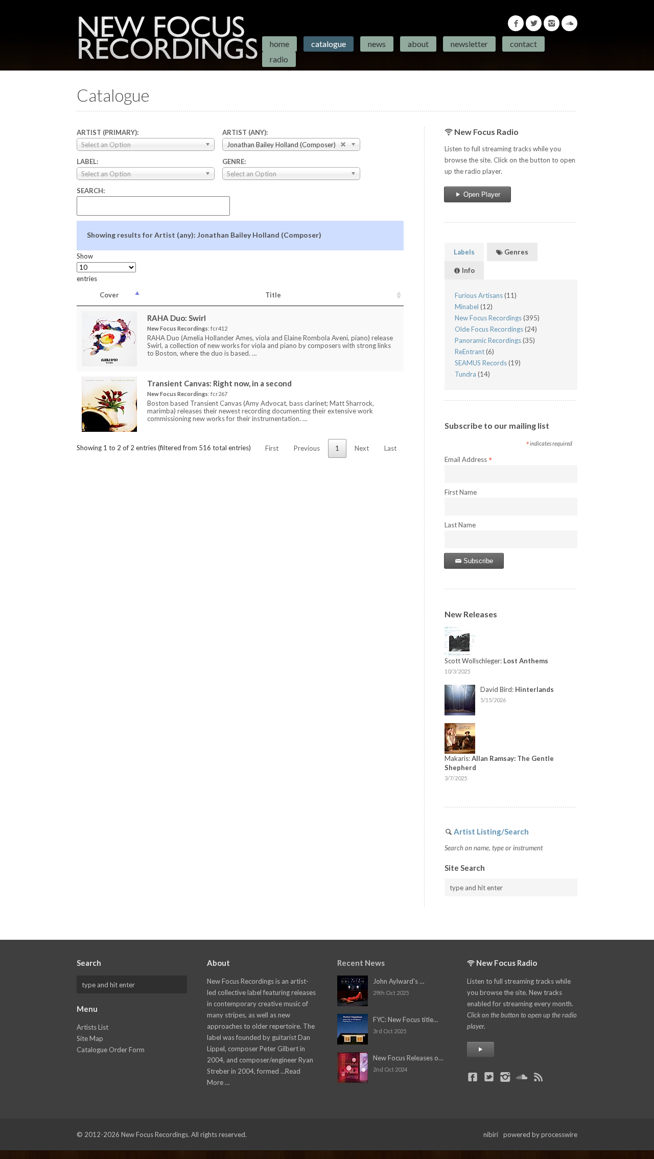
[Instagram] (551, 23)
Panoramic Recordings (488, 340)
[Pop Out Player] (480, 1049)
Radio (279, 59)
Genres (515, 252)
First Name (461, 492)
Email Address (468, 460)
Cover (109, 295)
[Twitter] (534, 23)
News (377, 44)
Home (279, 44)
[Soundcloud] (569, 23)
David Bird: (517, 689)
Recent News (361, 962)
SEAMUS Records (481, 363)
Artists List (92, 1027)
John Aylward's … (398, 981)
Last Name (460, 525)
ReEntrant (469, 351)
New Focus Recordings (488, 318)
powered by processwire (540, 1134)
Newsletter (469, 44)
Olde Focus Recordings (489, 329)
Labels (464, 252)
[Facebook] (516, 23)
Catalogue (328, 44)
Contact (523, 44)
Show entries (87, 267)
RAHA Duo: (176, 317)
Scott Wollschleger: (496, 661)
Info (467, 270)
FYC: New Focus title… (405, 1019)
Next (362, 448)
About (418, 44)
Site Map (90, 1038)
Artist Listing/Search (491, 831)
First (271, 448)
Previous (307, 448)
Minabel (467, 307)
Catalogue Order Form (111, 1050)
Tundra (465, 374)
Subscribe (477, 561)
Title (273, 295)
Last (390, 448)
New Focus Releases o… (408, 1058)
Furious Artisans (479, 295)
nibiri (490, 1134)
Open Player (480, 194)
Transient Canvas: (219, 383)
